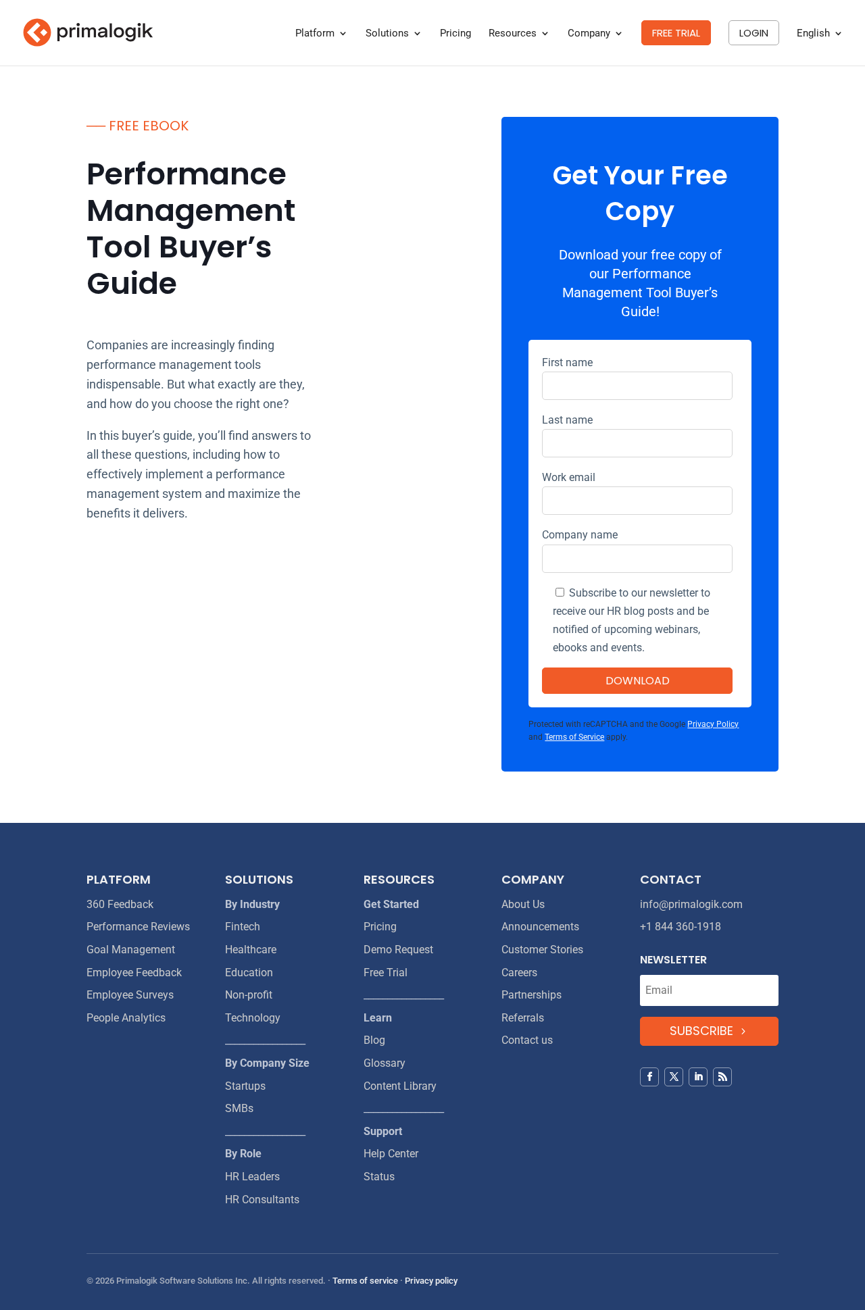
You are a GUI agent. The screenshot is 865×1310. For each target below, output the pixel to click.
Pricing (455, 33)
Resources (513, 33)
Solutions (387, 33)
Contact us (527, 1040)
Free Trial (385, 972)
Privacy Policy (713, 724)
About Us (523, 904)
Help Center (391, 1153)
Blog (374, 1040)
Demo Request (398, 949)
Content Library (400, 1086)
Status (379, 1176)
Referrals (522, 1017)
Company (589, 33)
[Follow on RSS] (722, 1076)
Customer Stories (542, 949)
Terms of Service (574, 737)
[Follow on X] (673, 1076)
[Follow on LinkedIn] (698, 1076)
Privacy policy (431, 1281)
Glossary (384, 1063)
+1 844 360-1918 (680, 926)
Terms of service (365, 1281)
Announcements (540, 926)
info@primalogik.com (691, 904)
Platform (315, 33)
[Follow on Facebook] (649, 1076)
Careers (519, 972)
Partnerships (531, 994)
